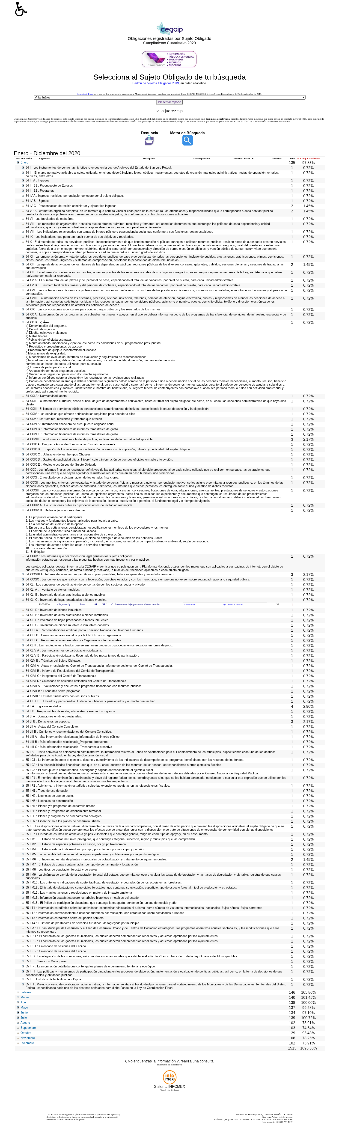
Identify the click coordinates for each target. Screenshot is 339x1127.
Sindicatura (189, 604)
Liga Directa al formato (232, 604)
